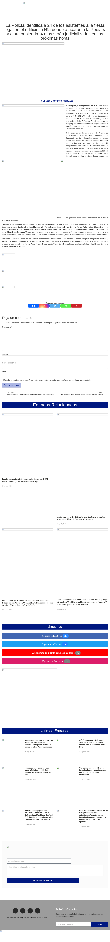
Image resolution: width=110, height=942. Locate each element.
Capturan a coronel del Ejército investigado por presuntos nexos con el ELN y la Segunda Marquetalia (81, 518)
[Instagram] (44, 306)
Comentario (7, 327)
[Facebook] (33, 306)
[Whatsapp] (65, 306)
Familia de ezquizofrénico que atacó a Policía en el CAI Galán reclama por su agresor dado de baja (25, 480)
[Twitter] (55, 306)
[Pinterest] (76, 306)
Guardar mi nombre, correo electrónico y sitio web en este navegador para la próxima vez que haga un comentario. (47, 380)
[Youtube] (37, 910)
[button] (3, 9)
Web (4, 371)
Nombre (5, 354)
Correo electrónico (9, 363)
